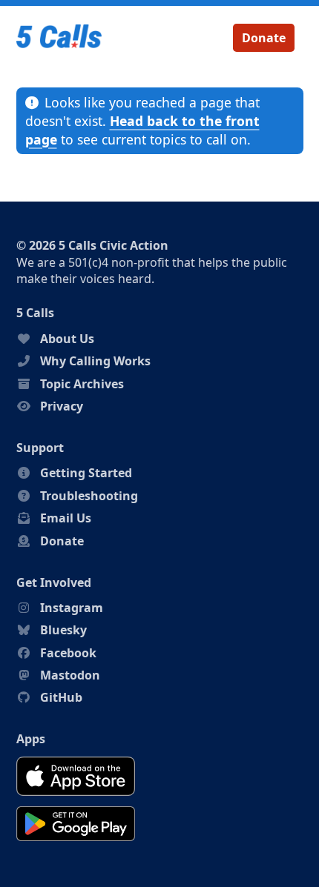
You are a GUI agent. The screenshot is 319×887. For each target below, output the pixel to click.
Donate (264, 38)
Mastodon (70, 675)
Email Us (65, 518)
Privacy (61, 406)
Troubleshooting (89, 496)
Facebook (68, 653)
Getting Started (86, 473)
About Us (67, 338)
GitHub (61, 697)
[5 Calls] (59, 38)
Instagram (71, 607)
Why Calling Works (95, 361)
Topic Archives (82, 384)
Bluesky (63, 630)
